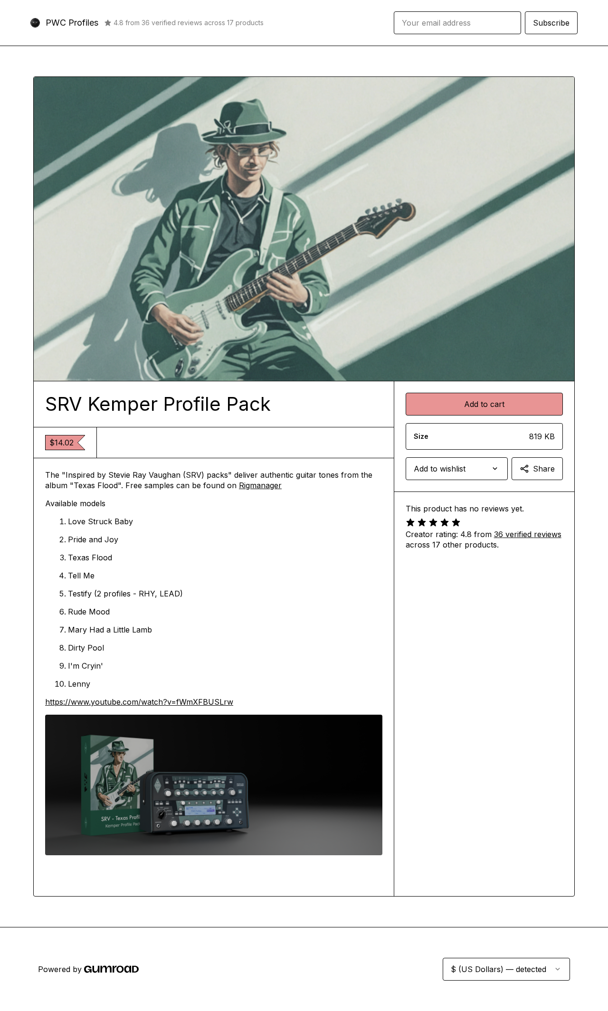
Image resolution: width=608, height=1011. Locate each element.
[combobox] (457, 468)
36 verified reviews (527, 534)
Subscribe (551, 23)
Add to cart (484, 404)
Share (544, 468)
